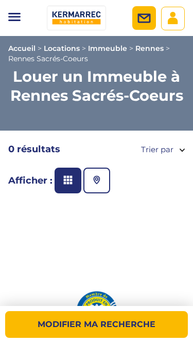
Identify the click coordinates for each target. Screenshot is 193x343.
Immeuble (107, 48)
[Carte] (96, 180)
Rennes (149, 48)
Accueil (22, 48)
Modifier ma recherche (96, 324)
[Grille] (68, 180)
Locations (62, 48)
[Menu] (14, 18)
